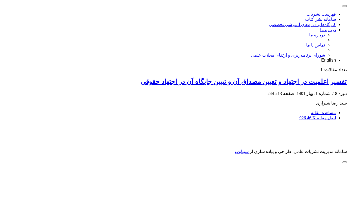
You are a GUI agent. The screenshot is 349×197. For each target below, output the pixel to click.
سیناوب (242, 151)
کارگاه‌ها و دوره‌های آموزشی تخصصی (302, 24)
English (328, 60)
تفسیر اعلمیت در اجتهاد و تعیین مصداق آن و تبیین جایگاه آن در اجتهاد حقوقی (244, 81)
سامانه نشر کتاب (320, 19)
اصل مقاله (317, 117)
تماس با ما (315, 45)
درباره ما (328, 29)
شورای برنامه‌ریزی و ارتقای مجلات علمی (288, 55)
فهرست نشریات (321, 14)
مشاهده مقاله (323, 112)
